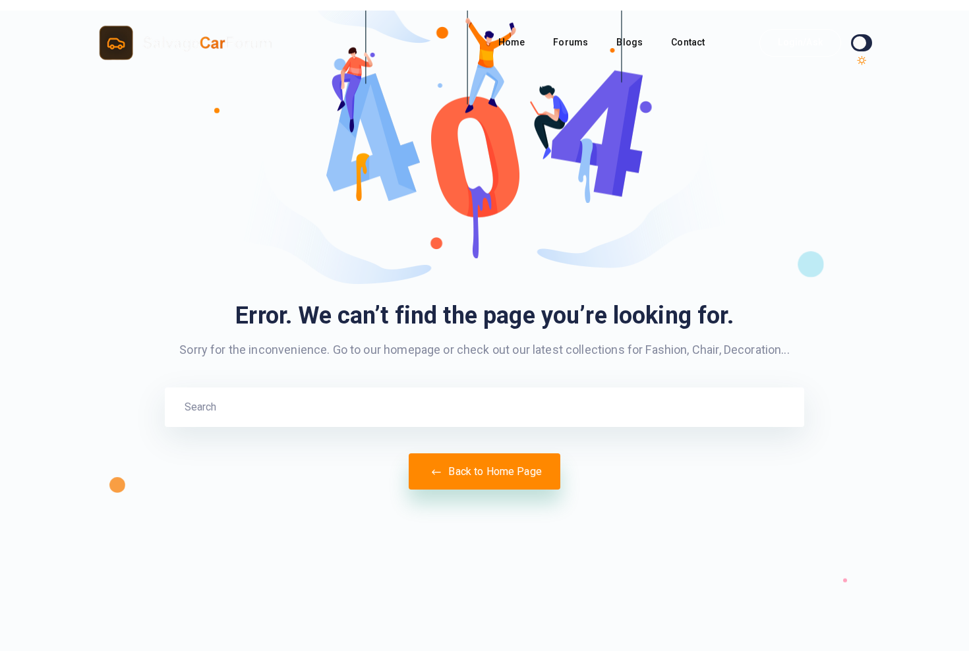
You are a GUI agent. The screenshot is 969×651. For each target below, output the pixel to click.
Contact (689, 42)
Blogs (630, 42)
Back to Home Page (494, 471)
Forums (571, 42)
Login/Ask (800, 42)
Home (512, 42)
